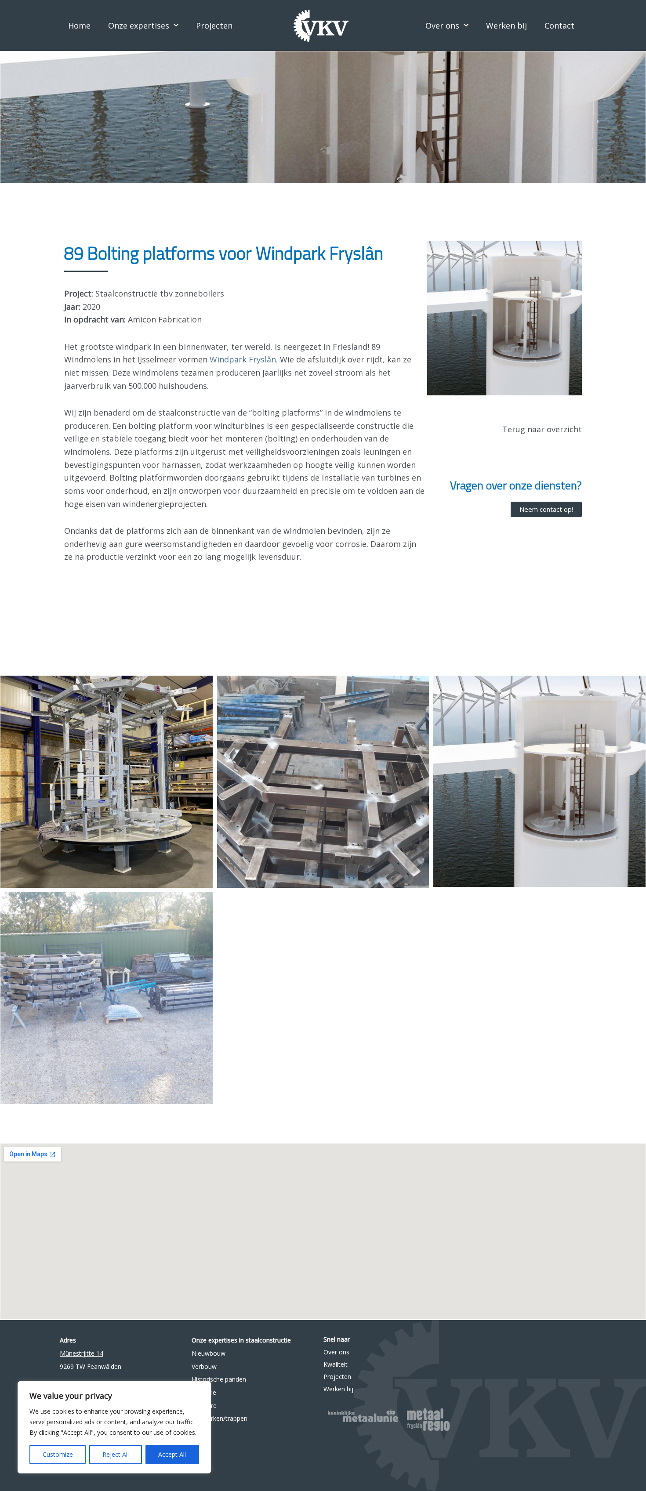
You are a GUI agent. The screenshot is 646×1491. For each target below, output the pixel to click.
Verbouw (204, 1366)
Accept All (172, 1454)
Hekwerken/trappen (219, 1418)
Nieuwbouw (208, 1353)
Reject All (115, 1454)
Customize (58, 1454)
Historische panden (219, 1379)
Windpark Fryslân (243, 359)
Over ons (442, 25)
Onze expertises (138, 25)
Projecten (214, 25)
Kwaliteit (335, 1364)
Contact (559, 25)
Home (79, 25)
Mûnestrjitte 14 (81, 1353)
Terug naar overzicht (542, 429)
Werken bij (506, 25)
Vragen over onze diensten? (516, 485)
